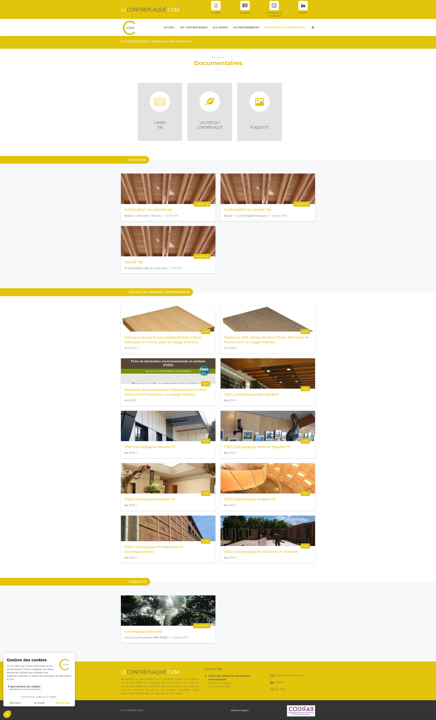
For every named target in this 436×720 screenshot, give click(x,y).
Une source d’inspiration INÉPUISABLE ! (146, 637)
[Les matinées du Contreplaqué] (274, 5)
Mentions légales (240, 710)
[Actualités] (216, 5)
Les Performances (246, 27)
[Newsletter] (245, 5)
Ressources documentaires (284, 27)
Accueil (169, 27)
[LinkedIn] (303, 5)
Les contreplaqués (194, 27)
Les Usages (220, 27)
